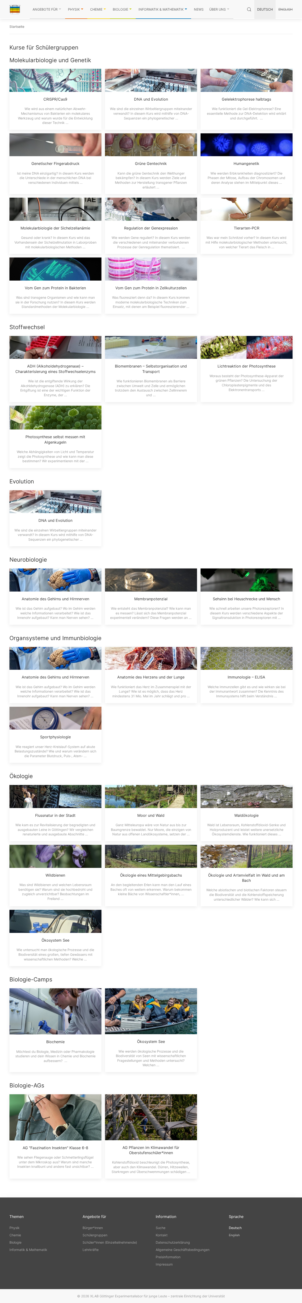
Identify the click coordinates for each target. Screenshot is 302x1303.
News (199, 9)
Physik (74, 9)
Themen (16, 1216)
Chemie (96, 9)
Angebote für (45, 9)
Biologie (120, 9)
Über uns (217, 9)
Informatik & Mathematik (161, 9)
